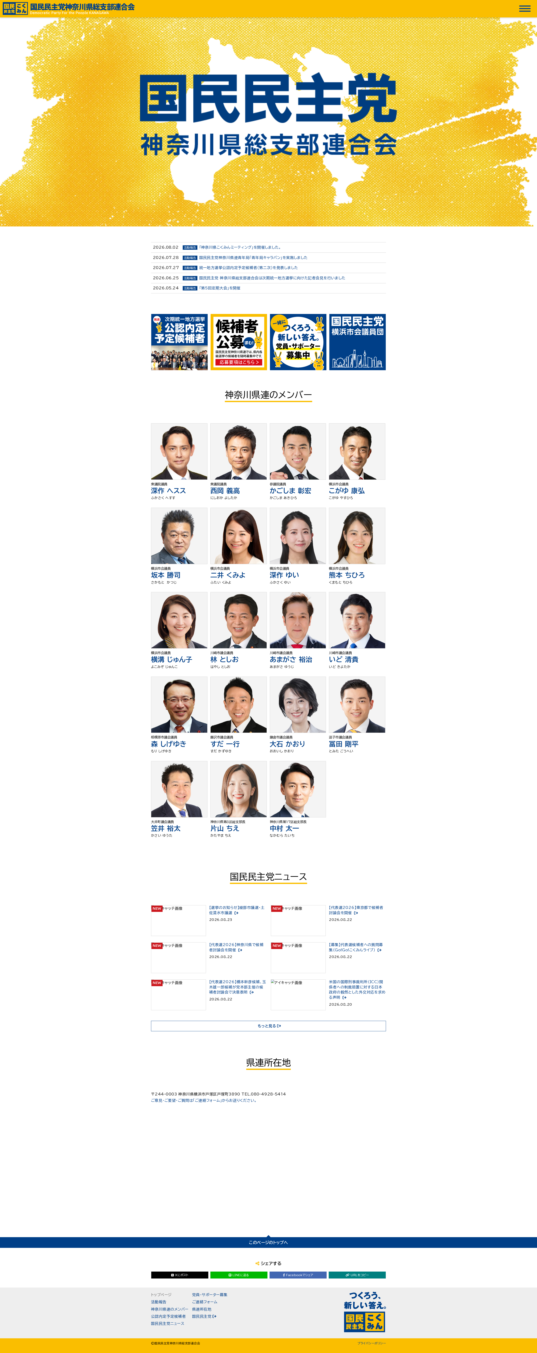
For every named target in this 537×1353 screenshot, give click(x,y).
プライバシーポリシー (371, 1343)
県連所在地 (201, 1309)
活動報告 (159, 1302)
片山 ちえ (224, 828)
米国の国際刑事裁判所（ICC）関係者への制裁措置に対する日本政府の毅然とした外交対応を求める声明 (357, 989)
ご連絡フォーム (204, 1302)
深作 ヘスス (168, 490)
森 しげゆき (169, 744)
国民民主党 (201, 1316)
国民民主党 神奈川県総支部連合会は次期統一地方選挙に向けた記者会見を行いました (272, 278)
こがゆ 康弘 (347, 490)
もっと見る (267, 1026)
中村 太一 (284, 828)
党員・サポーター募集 (209, 1295)
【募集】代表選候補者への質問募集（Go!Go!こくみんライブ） (356, 947)
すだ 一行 (225, 744)
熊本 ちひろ (347, 575)
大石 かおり (288, 744)
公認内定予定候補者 (168, 1316)
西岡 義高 (225, 490)
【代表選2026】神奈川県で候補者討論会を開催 (236, 947)
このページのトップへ (268, 1242)
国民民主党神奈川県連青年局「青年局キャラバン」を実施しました (253, 257)
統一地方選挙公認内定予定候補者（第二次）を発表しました (248, 267)
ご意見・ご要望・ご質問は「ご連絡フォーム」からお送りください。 (204, 1100)
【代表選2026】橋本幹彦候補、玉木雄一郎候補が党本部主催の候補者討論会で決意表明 (237, 987)
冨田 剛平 (343, 744)
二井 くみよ (228, 575)
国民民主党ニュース (167, 1323)
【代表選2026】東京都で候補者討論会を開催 (356, 910)
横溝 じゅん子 (171, 659)
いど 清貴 (343, 659)
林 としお (224, 659)
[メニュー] (524, 9)
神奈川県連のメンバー (169, 1309)
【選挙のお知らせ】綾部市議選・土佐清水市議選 (237, 910)
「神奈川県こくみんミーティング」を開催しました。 (240, 247)
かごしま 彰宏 (291, 490)
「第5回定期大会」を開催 (220, 288)
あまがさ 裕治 (291, 659)
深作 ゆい (284, 575)
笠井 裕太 (166, 828)
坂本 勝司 (166, 575)
